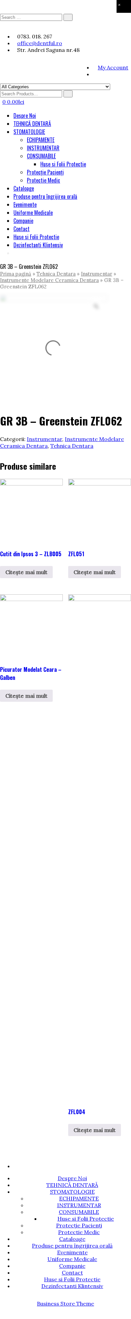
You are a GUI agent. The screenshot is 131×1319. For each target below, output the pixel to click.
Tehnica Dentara (56, 274)
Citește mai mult (26, 572)
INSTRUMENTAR (43, 148)
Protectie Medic (43, 180)
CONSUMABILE (41, 156)
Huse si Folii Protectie (63, 164)
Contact (21, 229)
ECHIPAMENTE (40, 140)
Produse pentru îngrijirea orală (45, 196)
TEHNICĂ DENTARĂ (32, 124)
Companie (23, 221)
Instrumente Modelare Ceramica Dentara (49, 280)
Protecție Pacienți (45, 172)
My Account (113, 67)
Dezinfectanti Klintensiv (38, 245)
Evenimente (25, 204)
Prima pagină (15, 274)
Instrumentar (96, 274)
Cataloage (23, 188)
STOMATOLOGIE (29, 132)
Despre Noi (24, 116)
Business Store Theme (65, 1303)
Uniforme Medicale (33, 213)
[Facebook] (94, 74)
